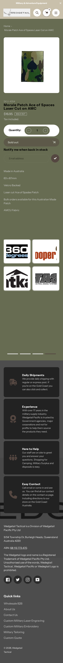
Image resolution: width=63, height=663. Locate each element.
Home (7, 26)
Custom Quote (13, 637)
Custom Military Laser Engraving (24, 620)
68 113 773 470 (18, 547)
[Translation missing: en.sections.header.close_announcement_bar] (60, 3)
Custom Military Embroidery (21, 626)
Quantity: (15, 130)
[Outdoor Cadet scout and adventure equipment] (17, 251)
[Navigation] (56, 12)
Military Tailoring (14, 632)
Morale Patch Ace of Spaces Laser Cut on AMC (29, 30)
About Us (9, 609)
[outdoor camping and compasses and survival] (17, 278)
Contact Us (11, 615)
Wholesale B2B (13, 603)
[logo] (46, 251)
